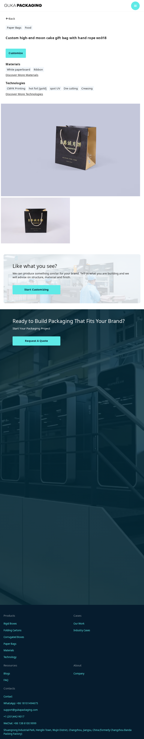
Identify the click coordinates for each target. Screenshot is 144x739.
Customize (16, 53)
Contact (8, 696)
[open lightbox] (35, 220)
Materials (9, 650)
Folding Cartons (12, 630)
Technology (10, 657)
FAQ (6, 680)
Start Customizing (36, 289)
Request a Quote (36, 341)
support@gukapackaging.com (21, 709)
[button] (135, 5)
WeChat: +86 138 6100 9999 (20, 723)
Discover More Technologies (24, 94)
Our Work (79, 623)
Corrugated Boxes (14, 637)
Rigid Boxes (10, 623)
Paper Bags (10, 643)
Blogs (7, 673)
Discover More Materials (22, 75)
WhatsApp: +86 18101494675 (21, 703)
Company (79, 673)
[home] (23, 5)
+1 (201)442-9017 (14, 716)
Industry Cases (82, 630)
